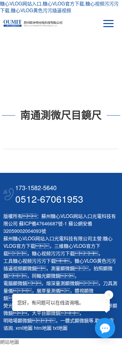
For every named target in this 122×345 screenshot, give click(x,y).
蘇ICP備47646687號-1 (43, 223)
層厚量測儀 (48, 290)
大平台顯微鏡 (46, 312)
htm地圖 (43, 327)
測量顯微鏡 (63, 268)
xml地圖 (24, 327)
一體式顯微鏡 (74, 320)
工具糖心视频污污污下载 (29, 260)
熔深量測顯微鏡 (62, 283)
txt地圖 (60, 327)
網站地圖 (9, 341)
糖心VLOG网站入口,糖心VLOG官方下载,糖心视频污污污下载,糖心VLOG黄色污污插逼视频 (59, 7)
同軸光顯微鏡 (46, 275)
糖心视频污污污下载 (53, 253)
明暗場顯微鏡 (17, 320)
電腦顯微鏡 (15, 283)
